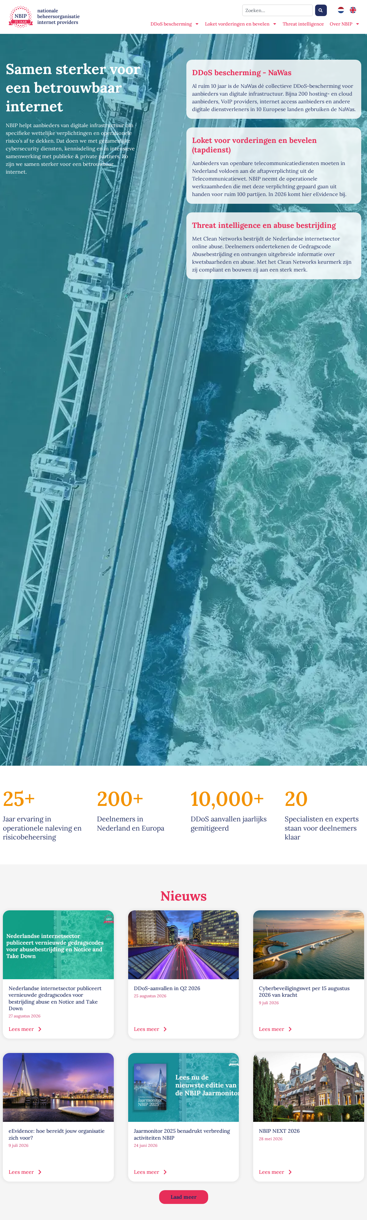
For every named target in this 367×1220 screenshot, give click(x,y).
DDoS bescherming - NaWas (242, 72)
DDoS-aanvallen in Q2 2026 (167, 988)
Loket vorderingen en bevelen (237, 24)
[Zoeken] (321, 10)
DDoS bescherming (171, 24)
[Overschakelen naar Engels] (353, 10)
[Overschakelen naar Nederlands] (341, 10)
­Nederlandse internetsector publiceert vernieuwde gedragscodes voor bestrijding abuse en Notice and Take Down (55, 998)
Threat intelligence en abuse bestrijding (264, 225)
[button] (183, 1197)
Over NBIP (341, 24)
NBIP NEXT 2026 (279, 1131)
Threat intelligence (303, 24)
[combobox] (277, 10)
